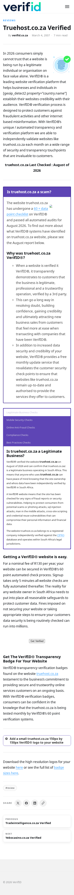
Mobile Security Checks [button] (19, 420)
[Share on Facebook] (26, 803)
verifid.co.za (20, 35)
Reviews (9, 20)
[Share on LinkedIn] (34, 803)
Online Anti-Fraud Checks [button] (20, 427)
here (19, 767)
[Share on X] (18, 803)
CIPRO (60, 535)
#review (10, 788)
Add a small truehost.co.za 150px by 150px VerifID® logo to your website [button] (36, 741)
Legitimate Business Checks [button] (22, 412)
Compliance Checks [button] (17, 435)
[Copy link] (43, 803)
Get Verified (37, 641)
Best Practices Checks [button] (18, 442)
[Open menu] (67, 6)
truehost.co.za (47, 673)
